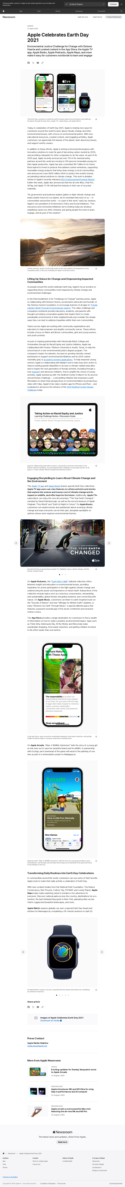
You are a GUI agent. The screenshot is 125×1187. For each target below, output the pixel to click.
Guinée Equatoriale (115, 1183)
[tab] (59, 574)
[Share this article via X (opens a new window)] (33, 63)
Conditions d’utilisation (48, 1183)
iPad (4, 1164)
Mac (4, 1161)
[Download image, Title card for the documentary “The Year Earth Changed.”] (96, 569)
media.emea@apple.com (37, 1046)
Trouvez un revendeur (10, 1177)
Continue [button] (113, 4)
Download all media (49, 1020)
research (36, 372)
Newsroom (9, 17)
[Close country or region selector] (121, 4)
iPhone (5, 1167)
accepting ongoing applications (58, 359)
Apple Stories (97, 17)
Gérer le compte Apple (40, 1161)
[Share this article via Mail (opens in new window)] (38, 63)
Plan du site (62, 1183)
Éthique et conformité (99, 1170)
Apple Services (83, 17)
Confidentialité (67, 1161)
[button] (85, 4)
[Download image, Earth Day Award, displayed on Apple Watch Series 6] (96, 989)
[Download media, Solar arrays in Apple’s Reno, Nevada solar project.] (96, 268)
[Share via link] (42, 63)
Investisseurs (96, 1167)
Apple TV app (38, 486)
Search (114, 17)
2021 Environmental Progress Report (77, 179)
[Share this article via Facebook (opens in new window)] (28, 63)
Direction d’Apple (98, 1164)
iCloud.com (36, 1164)
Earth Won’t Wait (59, 581)
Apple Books (54, 486)
